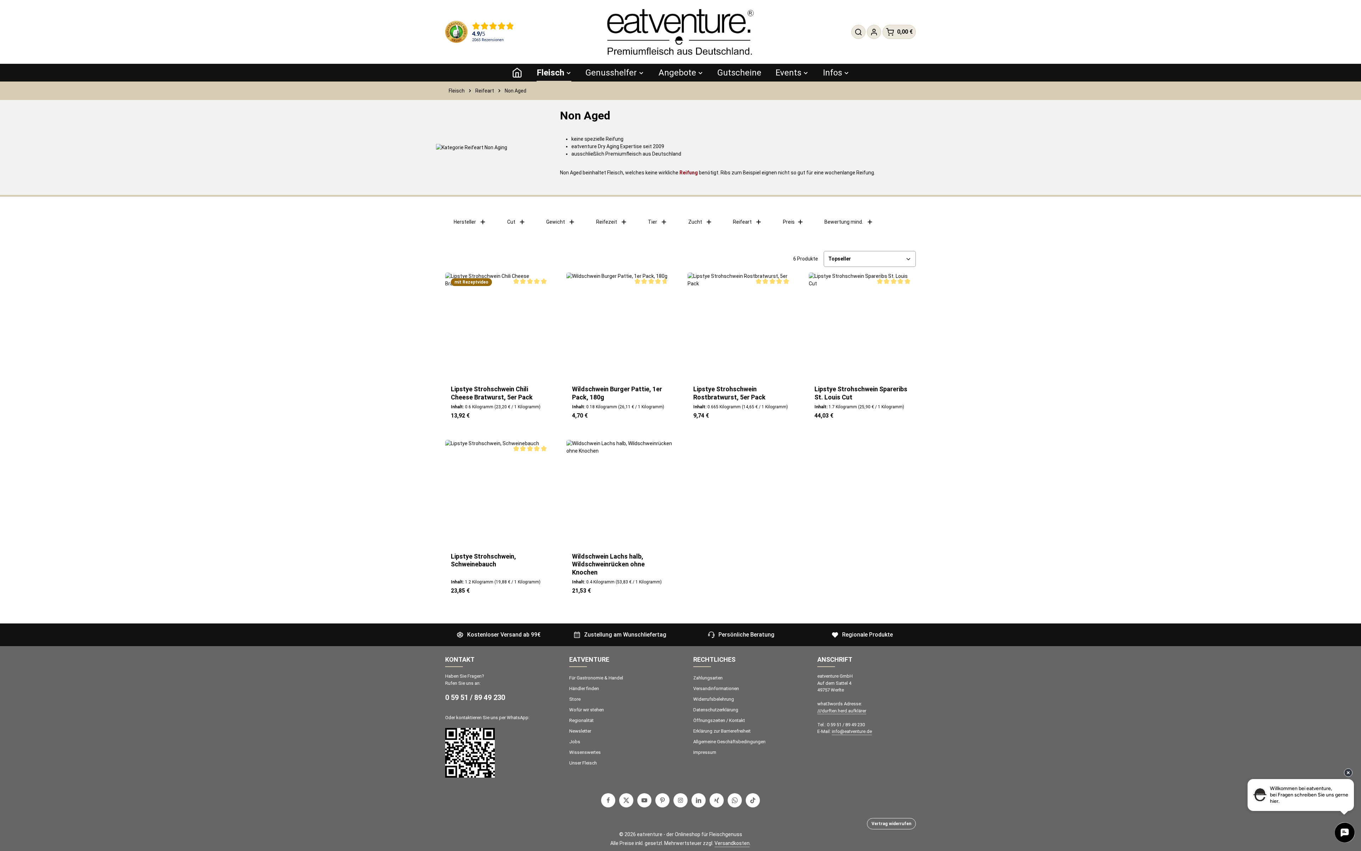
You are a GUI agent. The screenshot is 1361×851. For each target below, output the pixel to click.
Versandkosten (732, 843)
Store (575, 699)
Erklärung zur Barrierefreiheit (722, 731)
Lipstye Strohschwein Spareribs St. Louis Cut (860, 393)
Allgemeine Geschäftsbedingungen (729, 741)
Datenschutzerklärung (715, 709)
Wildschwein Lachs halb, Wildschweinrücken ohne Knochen (608, 564)
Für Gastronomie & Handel (596, 678)
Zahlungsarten (708, 678)
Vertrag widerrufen (891, 823)
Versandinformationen (716, 688)
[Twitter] (626, 800)
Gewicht (555, 222)
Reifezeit (606, 222)
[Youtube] (644, 800)
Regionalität (581, 720)
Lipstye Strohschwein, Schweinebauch (483, 560)
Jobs (574, 741)
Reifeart (742, 222)
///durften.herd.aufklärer (841, 710)
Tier (652, 222)
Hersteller (465, 222)
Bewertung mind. (843, 222)
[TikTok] (753, 800)
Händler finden (584, 688)
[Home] (517, 73)
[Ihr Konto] (874, 32)
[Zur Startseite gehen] (680, 32)
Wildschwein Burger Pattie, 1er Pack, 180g (617, 393)
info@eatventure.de (852, 731)
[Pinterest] (662, 800)
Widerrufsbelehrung (713, 699)
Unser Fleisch (583, 763)
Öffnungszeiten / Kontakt (719, 720)
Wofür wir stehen (586, 709)
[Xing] (717, 800)
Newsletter (580, 731)
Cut (511, 222)
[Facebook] (608, 800)
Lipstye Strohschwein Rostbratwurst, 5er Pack (729, 393)
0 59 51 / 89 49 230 (475, 697)
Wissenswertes (585, 752)
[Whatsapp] (735, 800)
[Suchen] (858, 32)
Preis (789, 222)
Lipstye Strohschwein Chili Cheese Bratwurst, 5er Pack (492, 393)
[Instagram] (680, 800)
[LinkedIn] (698, 800)
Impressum (704, 752)
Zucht (695, 222)
